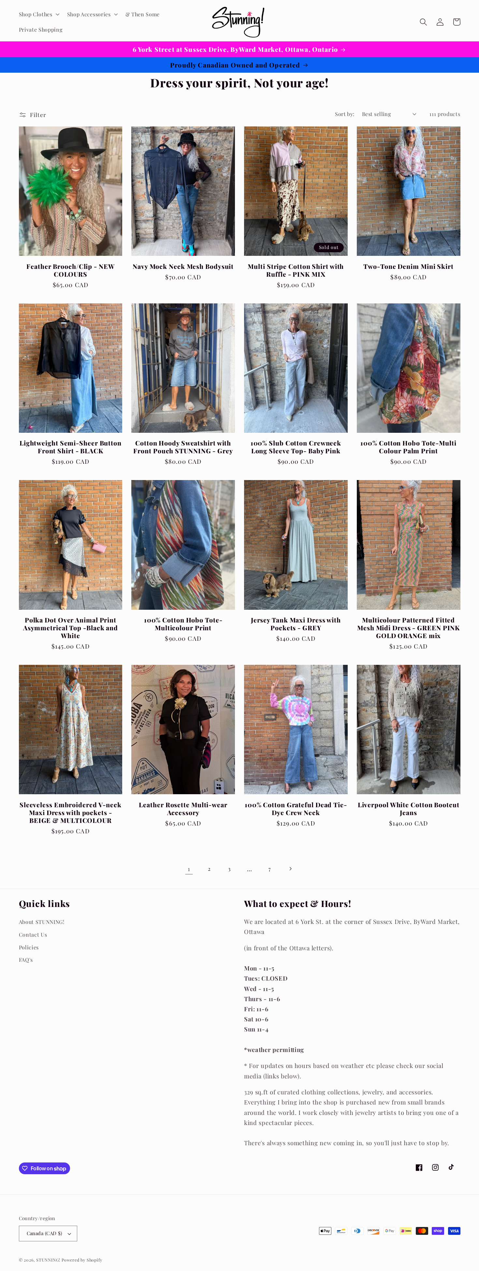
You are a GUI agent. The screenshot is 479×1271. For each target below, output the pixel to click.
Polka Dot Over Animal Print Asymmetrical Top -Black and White (70, 627)
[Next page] (290, 868)
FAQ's (26, 959)
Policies (29, 947)
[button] (38, 14)
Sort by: (345, 113)
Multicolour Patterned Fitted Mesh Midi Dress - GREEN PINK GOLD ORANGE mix (408, 627)
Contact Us (33, 934)
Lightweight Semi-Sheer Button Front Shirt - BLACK (71, 447)
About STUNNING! (42, 921)
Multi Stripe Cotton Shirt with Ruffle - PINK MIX (296, 270)
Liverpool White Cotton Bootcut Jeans (408, 808)
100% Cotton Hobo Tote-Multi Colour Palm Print (408, 447)
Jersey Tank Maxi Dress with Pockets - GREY (296, 624)
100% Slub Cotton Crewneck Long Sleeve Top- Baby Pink (296, 447)
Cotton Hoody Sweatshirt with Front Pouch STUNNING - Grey (183, 447)
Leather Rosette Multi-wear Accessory (183, 808)
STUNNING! (49, 1260)
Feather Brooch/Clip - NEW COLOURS (70, 270)
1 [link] (189, 869)
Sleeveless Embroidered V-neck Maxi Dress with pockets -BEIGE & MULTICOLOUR (71, 812)
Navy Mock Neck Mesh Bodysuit (183, 266)
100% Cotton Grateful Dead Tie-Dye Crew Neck (296, 808)
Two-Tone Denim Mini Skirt (408, 266)
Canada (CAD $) (44, 1233)
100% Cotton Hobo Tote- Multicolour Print (183, 624)
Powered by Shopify (82, 1260)
